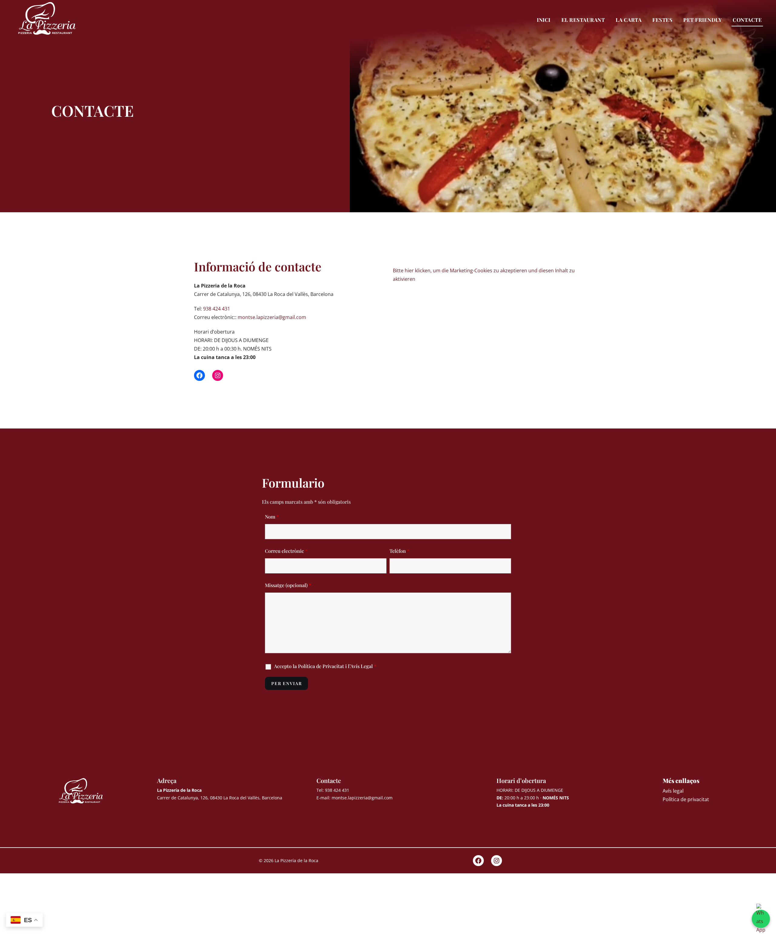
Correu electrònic (286, 551)
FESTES (662, 19)
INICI (543, 19)
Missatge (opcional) (288, 585)
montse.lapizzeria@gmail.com (272, 317)
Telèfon (400, 551)
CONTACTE (747, 19)
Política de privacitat (686, 799)
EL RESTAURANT (583, 19)
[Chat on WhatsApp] (761, 919)
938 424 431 (216, 308)
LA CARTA (628, 19)
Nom (272, 516)
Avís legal (673, 791)
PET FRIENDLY (702, 19)
